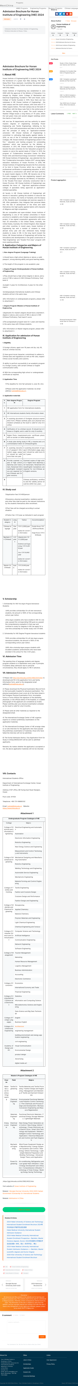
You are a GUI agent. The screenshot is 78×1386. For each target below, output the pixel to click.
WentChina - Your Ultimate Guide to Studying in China (27, 1383)
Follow (68, 21)
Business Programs (55, 8)
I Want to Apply (24, 1210)
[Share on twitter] (60, 14)
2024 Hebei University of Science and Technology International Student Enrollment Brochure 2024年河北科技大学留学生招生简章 (25, 1224)
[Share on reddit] (70, 14)
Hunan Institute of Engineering (25, 1186)
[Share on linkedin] (63, 14)
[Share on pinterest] (67, 14)
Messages (73, 21)
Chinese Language (71, 8)
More (63, 53)
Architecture (19, 1026)
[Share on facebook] (57, 14)
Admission (7, 19)
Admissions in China (16, 1198)
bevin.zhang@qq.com (11, 1371)
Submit (42, 1336)
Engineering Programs (38, 8)
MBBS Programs (22, 8)
